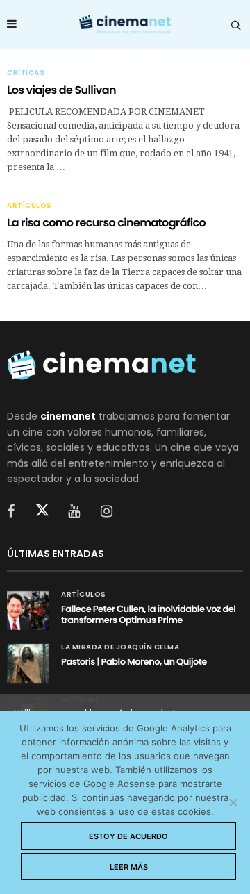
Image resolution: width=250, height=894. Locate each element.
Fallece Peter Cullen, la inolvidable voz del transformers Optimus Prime (148, 614)
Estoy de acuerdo (128, 836)
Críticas (25, 72)
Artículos (29, 205)
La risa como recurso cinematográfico (106, 223)
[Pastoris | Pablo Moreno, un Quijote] (28, 663)
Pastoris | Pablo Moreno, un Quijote (134, 661)
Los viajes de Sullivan (61, 90)
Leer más (129, 867)
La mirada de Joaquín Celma (120, 647)
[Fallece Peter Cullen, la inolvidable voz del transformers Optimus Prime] (28, 610)
